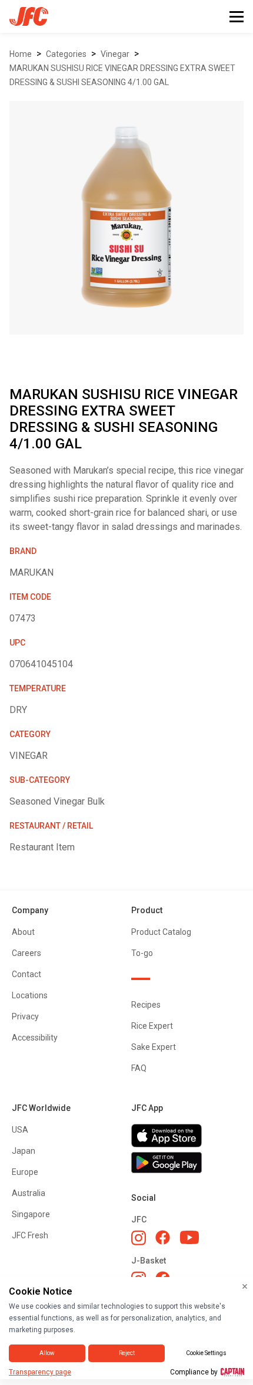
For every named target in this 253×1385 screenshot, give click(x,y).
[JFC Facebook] (162, 1237)
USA (20, 1129)
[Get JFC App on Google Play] (186, 1162)
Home (20, 54)
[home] (24, 16)
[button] (236, 17)
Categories (66, 54)
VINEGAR (115, 54)
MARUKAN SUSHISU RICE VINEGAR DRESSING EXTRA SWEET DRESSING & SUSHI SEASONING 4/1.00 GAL (122, 75)
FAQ (139, 1068)
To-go (142, 953)
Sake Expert (153, 1047)
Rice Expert (152, 1026)
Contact (26, 974)
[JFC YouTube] (189, 1237)
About (23, 932)
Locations (30, 995)
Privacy (25, 1016)
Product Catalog (161, 932)
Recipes (146, 1004)
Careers (26, 953)
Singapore (31, 1214)
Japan (23, 1151)
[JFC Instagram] (138, 1237)
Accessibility (35, 1037)
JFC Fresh (30, 1235)
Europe (25, 1172)
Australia (28, 1193)
